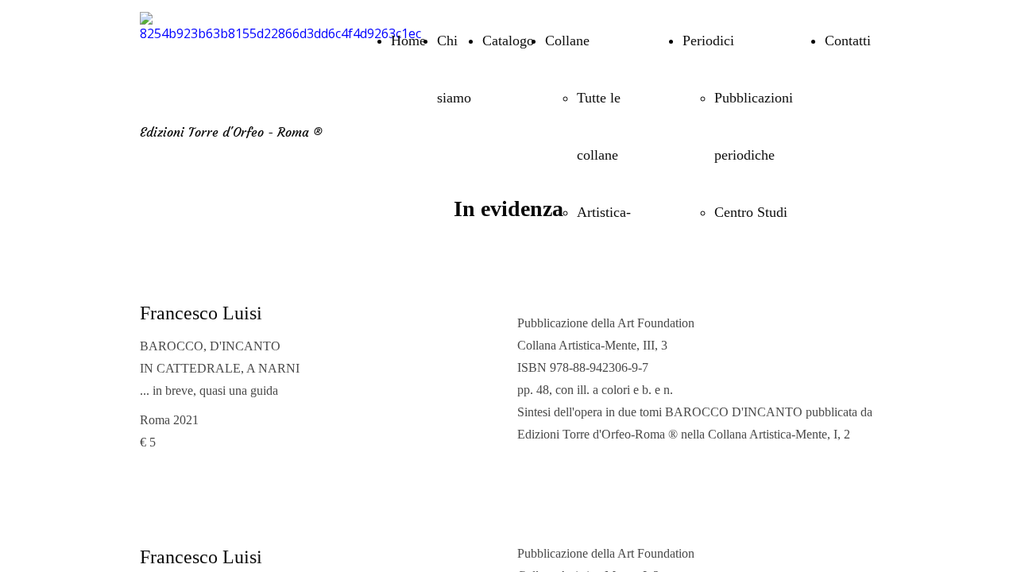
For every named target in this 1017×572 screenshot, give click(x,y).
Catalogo (508, 40)
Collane (567, 40)
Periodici (708, 40)
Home (408, 40)
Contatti (848, 40)
